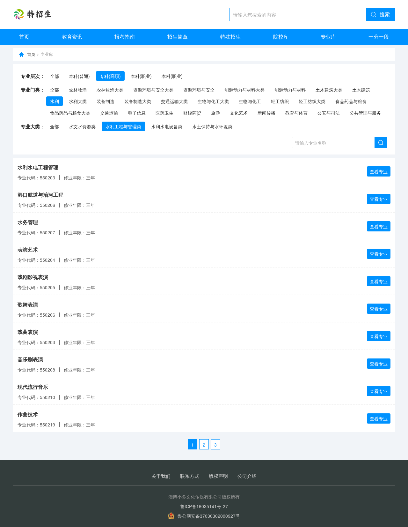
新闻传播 (266, 112)
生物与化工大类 (213, 101)
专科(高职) (110, 76)
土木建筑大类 (329, 90)
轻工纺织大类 (312, 101)
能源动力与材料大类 (244, 90)
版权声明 (218, 475)
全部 (54, 76)
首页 (24, 36)
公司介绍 (247, 475)
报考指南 (124, 36)
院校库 (280, 36)
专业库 (328, 36)
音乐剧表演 (30, 359)
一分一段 (378, 36)
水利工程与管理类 (123, 126)
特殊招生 (230, 36)
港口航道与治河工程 (40, 194)
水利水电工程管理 (38, 167)
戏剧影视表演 (33, 277)
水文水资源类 (82, 126)
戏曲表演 (28, 331)
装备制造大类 (137, 101)
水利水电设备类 (166, 126)
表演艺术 (28, 249)
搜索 (385, 14)
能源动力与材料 (290, 90)
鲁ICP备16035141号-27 (204, 506)
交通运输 (109, 112)
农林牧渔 (78, 90)
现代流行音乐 (33, 386)
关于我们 (161, 475)
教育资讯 (72, 36)
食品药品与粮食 (351, 101)
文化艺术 (239, 112)
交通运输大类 (174, 101)
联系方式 (189, 475)
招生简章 (177, 36)
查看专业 (379, 171)
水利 (54, 101)
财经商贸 (192, 112)
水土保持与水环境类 (212, 126)
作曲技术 (28, 414)
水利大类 (78, 101)
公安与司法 (328, 112)
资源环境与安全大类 (153, 90)
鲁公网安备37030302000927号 (209, 516)
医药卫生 (164, 112)
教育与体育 (296, 112)
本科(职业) (141, 76)
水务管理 (28, 222)
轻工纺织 (280, 101)
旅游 (215, 112)
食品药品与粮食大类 (70, 112)
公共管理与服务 (365, 112)
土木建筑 (361, 90)
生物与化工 (250, 101)
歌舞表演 (28, 304)
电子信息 (137, 112)
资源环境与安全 (199, 90)
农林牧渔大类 (110, 90)
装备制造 (105, 101)
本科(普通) (79, 76)
